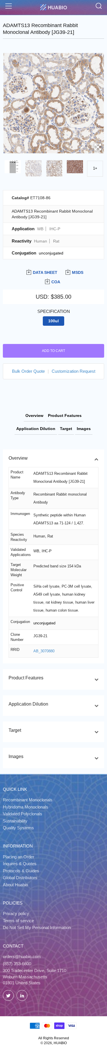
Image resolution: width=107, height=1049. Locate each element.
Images (84, 428)
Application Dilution (35, 428)
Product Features (65, 415)
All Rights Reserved (53, 1038)
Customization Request (73, 371)
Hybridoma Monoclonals (25, 806)
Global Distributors (20, 877)
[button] (9, 101)
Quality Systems (18, 827)
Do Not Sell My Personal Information (37, 927)
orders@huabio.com (22, 956)
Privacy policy (16, 913)
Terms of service (18, 920)
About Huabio (15, 884)
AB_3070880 (43, 651)
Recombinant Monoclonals (28, 799)
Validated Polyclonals (22, 813)
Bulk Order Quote (28, 371)
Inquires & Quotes (20, 863)
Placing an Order (18, 856)
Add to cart (53, 351)
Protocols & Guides (21, 870)
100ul (53, 321)
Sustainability (15, 820)
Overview (34, 415)
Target (66, 428)
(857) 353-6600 (17, 963)
